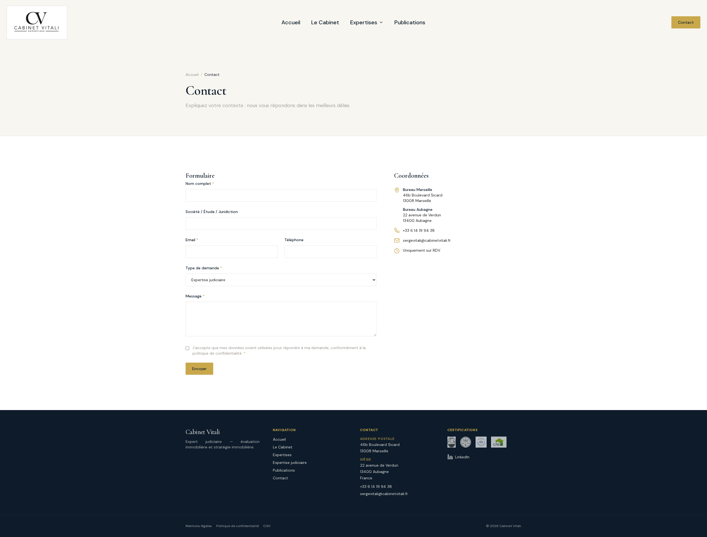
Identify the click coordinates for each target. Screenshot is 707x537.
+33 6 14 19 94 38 (419, 230)
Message (195, 296)
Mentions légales (199, 526)
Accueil (290, 22)
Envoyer (199, 368)
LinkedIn (462, 456)
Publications (409, 22)
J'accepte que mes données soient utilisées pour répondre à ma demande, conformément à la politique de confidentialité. (279, 350)
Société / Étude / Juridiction (212, 211)
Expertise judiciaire (290, 462)
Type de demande (204, 267)
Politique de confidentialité (237, 526)
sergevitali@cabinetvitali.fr (427, 240)
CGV (267, 526)
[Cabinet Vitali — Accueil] (37, 22)
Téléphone (294, 239)
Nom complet (200, 183)
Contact (686, 22)
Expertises (363, 22)
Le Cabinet (325, 22)
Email (192, 239)
